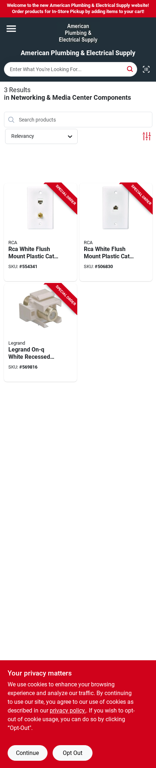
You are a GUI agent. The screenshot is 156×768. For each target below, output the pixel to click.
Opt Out (72, 752)
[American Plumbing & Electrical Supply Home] (78, 33)
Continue (27, 752)
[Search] (130, 69)
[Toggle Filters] (147, 136)
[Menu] (11, 28)
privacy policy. (68, 710)
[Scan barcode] (146, 69)
